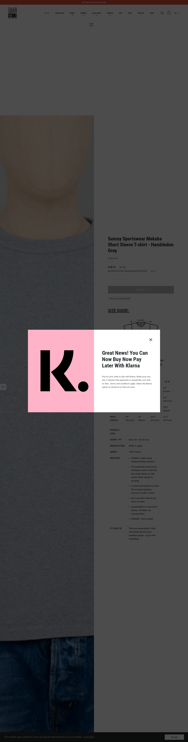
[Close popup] (150, 339)
